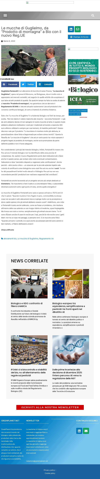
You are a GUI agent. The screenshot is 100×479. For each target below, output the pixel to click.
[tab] (78, 110)
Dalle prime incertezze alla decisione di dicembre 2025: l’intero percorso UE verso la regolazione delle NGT (67, 374)
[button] (5, 15)
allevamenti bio (10, 238)
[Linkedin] (71, 29)
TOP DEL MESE (74, 114)
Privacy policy (49, 470)
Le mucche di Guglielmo (28, 238)
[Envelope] (78, 29)
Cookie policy (50, 473)
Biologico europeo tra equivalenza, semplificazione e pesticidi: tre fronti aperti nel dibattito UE (68, 308)
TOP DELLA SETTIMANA (78, 110)
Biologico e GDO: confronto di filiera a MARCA (26, 305)
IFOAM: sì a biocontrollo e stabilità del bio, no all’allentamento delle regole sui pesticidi (29, 372)
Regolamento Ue (46, 238)
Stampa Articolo (80, 37)
